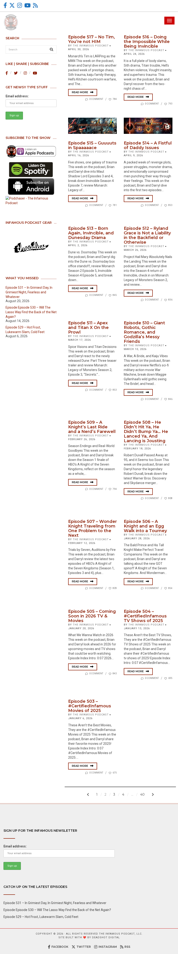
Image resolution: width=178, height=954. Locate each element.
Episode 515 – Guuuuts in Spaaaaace (92, 145)
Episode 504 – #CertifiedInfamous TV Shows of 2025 (145, 616)
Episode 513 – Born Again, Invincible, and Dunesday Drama (91, 233)
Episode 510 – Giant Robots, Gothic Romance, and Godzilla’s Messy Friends (144, 332)
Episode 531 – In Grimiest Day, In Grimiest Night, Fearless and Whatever (29, 292)
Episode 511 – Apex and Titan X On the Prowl (88, 327)
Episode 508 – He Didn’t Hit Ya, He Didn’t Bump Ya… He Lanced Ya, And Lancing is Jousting (146, 431)
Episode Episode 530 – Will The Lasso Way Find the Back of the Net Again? (31, 312)
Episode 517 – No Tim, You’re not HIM (91, 39)
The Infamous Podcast (91, 45)
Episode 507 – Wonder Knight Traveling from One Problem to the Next (92, 528)
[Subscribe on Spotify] (31, 169)
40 (142, 794)
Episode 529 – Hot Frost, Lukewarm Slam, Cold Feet (40, 917)
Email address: (17, 96)
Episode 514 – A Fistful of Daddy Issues (148, 145)
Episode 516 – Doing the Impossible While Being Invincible (147, 41)
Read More (80, 92)
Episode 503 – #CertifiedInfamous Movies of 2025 (89, 706)
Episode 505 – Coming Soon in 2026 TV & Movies (92, 616)
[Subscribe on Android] (31, 186)
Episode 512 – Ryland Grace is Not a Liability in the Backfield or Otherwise (147, 235)
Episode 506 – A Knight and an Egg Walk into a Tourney (145, 526)
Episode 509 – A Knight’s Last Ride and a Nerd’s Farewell (92, 427)
